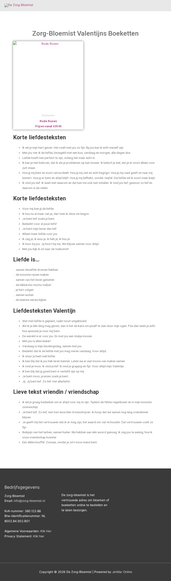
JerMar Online (122, 572)
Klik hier (45, 531)
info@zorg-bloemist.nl (29, 501)
